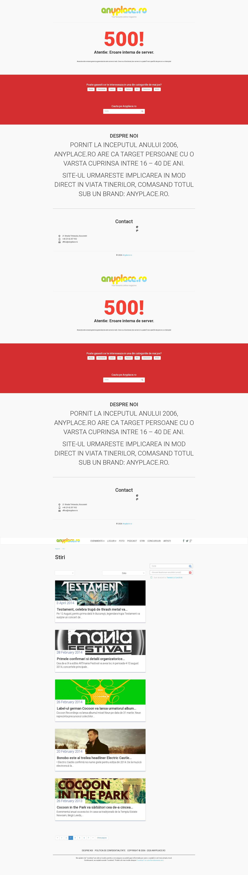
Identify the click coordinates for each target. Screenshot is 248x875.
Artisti (157, 89)
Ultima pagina (101, 838)
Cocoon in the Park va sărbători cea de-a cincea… (95, 807)
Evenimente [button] (97, 541)
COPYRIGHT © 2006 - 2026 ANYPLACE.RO (146, 850)
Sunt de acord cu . (168, 578)
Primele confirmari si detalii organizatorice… (91, 659)
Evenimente (101, 89)
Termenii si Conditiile (174, 578)
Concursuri (147, 89)
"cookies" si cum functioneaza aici (150, 860)
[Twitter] (137, 231)
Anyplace (124, 11)
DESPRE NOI (87, 850)
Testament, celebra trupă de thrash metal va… (92, 609)
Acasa (91, 89)
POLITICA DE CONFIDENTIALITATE (110, 850)
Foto (120, 89)
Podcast (128, 89)
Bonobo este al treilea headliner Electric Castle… (94, 758)
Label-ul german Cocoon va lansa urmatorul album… (96, 708)
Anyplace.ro (127, 255)
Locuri (112, 89)
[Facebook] (137, 227)
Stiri (137, 89)
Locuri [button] (111, 541)
